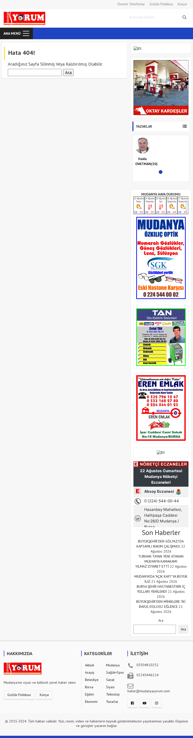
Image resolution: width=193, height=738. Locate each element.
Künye (182, 4)
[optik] (161, 257)
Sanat (110, 679)
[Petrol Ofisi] (160, 87)
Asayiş (89, 672)
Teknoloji (113, 694)
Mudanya (113, 665)
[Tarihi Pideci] (161, 407)
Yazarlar (112, 701)
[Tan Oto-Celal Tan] (161, 336)
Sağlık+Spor (115, 672)
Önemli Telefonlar (131, 4)
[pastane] (161, 452)
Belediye (92, 679)
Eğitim (89, 694)
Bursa (89, 687)
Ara (160, 620)
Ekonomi (91, 701)
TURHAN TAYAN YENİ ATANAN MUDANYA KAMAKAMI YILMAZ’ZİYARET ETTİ (159, 561)
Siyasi (110, 687)
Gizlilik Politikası (161, 4)
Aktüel (89, 665)
